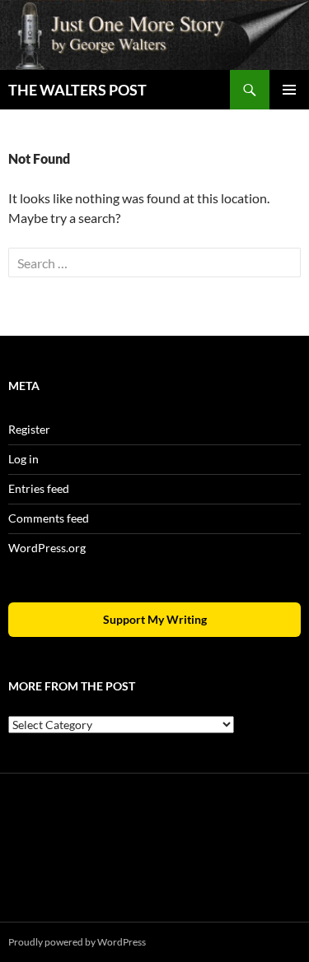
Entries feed (38, 488)
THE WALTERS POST (77, 90)
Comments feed (48, 518)
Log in (23, 459)
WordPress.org (47, 548)
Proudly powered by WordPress (77, 942)
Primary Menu (289, 89)
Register (29, 429)
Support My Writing (155, 619)
